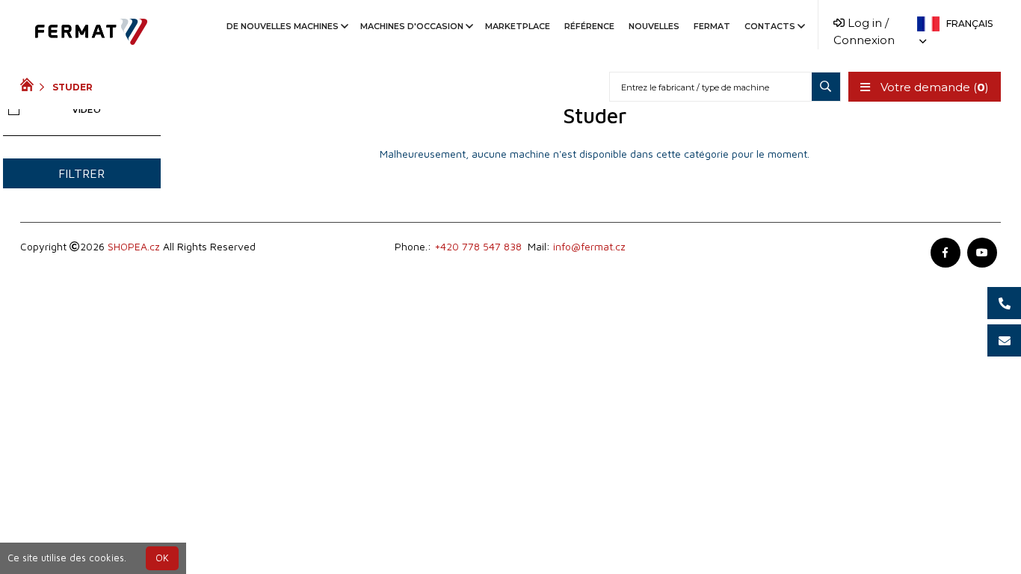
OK (162, 558)
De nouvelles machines (282, 26)
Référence (589, 26)
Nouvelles (654, 26)
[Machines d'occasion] (30, 86)
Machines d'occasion (411, 26)
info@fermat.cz (589, 246)
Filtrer (81, 173)
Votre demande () (933, 87)
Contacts (769, 26)
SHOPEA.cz (134, 246)
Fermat (712, 26)
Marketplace (517, 26)
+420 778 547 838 (478, 246)
